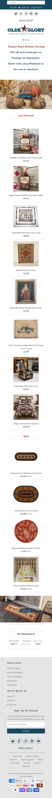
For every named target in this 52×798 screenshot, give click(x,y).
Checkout (36, 7)
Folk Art (27, 763)
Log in (13, 7)
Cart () (25, 7)
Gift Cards (26, 766)
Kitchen (40, 760)
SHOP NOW (26, 96)
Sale (26, 436)
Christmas (37, 763)
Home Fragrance (27, 760)
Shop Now (26, 611)
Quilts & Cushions (32, 756)
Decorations (15, 763)
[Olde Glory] (26, 29)
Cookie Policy (12, 685)
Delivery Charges (13, 668)
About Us (10, 696)
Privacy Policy (12, 681)
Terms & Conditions (14, 677)
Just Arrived (26, 115)
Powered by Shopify (26, 776)
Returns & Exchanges (14, 672)
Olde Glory (17, 773)
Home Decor (17, 756)
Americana (13, 760)
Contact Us (11, 700)
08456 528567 (26, 20)
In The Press (11, 705)
